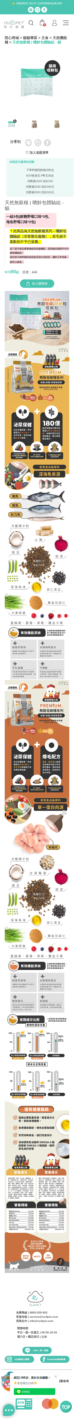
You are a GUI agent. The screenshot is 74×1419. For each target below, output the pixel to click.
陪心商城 (12, 38)
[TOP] (66, 1407)
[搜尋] (30, 22)
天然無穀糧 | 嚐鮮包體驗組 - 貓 (36, 42)
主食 (45, 38)
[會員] (54, 22)
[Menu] (66, 22)
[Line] (31, 9)
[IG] (37, 9)
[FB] (44, 9)
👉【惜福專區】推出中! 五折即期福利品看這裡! (37, 3)
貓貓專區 (30, 38)
